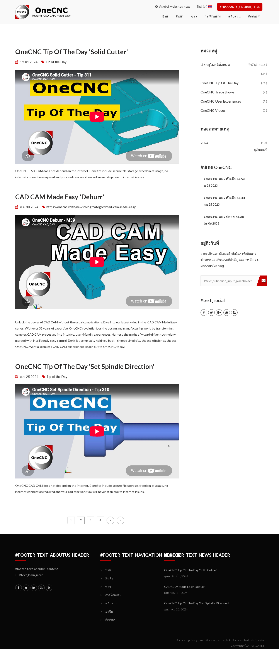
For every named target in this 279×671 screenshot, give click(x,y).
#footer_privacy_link (190, 640)
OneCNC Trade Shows (234, 92)
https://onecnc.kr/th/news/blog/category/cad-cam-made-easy (91, 207)
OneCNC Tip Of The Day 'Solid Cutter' (71, 51)
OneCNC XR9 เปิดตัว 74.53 (224, 179)
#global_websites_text (174, 6)
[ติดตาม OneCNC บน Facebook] (204, 312)
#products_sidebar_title (240, 6)
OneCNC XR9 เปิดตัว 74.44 (224, 198)
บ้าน (105, 570)
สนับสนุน (234, 16)
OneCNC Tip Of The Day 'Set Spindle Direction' (85, 366)
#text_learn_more (29, 575)
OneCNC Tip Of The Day (234, 83)
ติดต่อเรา (254, 16)
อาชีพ (106, 611)
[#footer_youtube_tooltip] (226, 312)
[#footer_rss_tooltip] (234, 312)
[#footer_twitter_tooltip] (211, 312)
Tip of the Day (56, 62)
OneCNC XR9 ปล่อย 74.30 (224, 217)
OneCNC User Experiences (234, 101)
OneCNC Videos (234, 110)
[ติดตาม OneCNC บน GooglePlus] (219, 312)
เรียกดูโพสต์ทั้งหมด (234, 65)
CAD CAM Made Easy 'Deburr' (59, 196)
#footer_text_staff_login (248, 640)
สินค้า (180, 16)
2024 (234, 143)
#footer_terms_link (218, 640)
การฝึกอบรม (212, 16)
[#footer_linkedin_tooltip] (34, 588)
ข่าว (194, 16)
